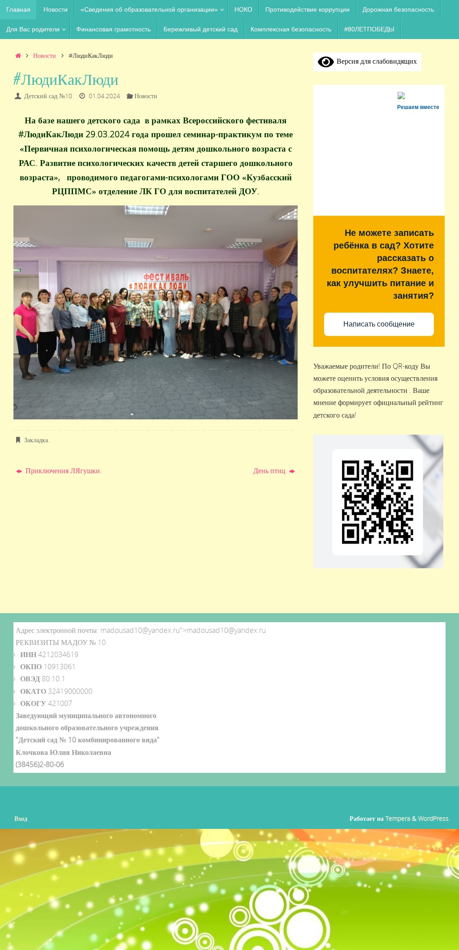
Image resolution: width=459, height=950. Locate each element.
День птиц (270, 470)
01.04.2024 (104, 96)
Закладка (36, 440)
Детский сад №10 (48, 96)
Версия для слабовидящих (375, 61)
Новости (44, 55)
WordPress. (434, 818)
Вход (20, 818)
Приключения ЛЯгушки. (63, 470)
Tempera (397, 818)
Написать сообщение (379, 324)
